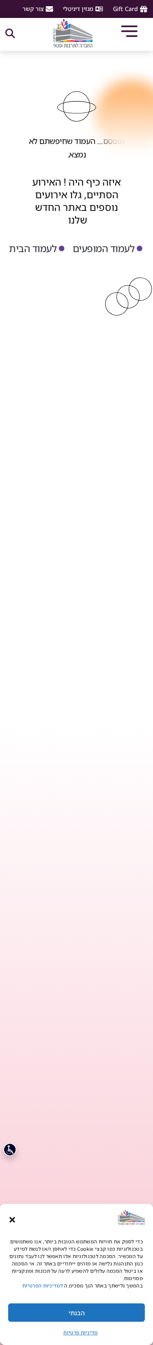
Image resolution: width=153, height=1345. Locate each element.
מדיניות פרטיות (80, 1332)
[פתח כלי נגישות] (9, 1149)
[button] (12, 1220)
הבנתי (77, 1313)
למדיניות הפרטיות (42, 1285)
